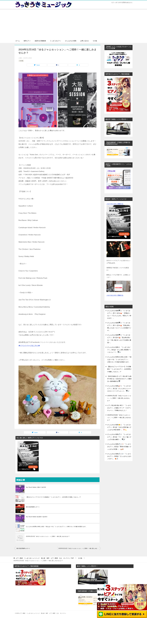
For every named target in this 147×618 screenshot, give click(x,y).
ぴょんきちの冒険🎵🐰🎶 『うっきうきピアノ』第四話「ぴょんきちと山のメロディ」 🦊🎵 (119, 456)
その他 (95, 41)
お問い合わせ (84, 41)
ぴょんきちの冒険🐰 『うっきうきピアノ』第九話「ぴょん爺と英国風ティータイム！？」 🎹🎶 (119, 349)
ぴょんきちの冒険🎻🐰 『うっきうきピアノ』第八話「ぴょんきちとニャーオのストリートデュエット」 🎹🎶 (119, 388)
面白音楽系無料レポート (33, 507)
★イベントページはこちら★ (29, 345)
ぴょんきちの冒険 (70, 41)
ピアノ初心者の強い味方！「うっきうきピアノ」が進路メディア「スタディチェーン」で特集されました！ (119, 408)
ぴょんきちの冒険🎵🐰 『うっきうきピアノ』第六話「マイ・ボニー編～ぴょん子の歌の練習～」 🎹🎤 (119, 437)
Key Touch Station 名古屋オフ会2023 (36, 516)
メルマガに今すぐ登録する (114, 204)
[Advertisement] (74, 24)
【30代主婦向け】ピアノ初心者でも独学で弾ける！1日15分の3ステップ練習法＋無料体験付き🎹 (119, 378)
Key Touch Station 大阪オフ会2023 (36, 487)
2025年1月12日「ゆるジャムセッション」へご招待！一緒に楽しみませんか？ (48, 536)
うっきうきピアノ (55, 41)
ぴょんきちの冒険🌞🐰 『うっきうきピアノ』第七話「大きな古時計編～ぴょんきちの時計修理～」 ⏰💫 (119, 427)
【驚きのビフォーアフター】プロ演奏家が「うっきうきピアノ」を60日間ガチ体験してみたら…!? (53, 497)
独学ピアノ (27, 41)
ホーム (18, 41)
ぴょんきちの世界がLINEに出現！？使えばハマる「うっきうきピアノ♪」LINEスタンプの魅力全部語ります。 (56, 526)
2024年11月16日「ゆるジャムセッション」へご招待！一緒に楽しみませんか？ (119, 417)
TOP (45, 558)
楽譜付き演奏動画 (40, 41)
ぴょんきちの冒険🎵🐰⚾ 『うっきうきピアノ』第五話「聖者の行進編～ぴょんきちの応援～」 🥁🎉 (119, 446)
